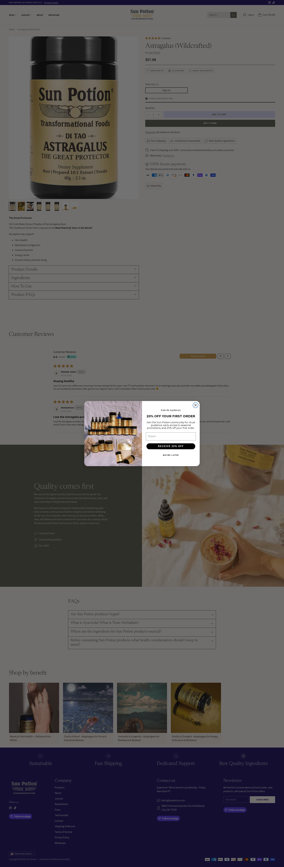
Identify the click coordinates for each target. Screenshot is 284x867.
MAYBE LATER (171, 455)
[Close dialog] (195, 405)
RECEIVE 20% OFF (171, 446)
